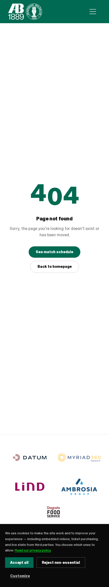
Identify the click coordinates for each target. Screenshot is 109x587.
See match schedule (54, 252)
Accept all (19, 562)
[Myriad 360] (79, 457)
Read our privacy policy (33, 550)
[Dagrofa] (54, 513)
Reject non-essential (61, 562)
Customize (20, 576)
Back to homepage (55, 266)
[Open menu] (93, 12)
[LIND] (29, 486)
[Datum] (29, 457)
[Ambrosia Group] (79, 487)
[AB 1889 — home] (25, 12)
